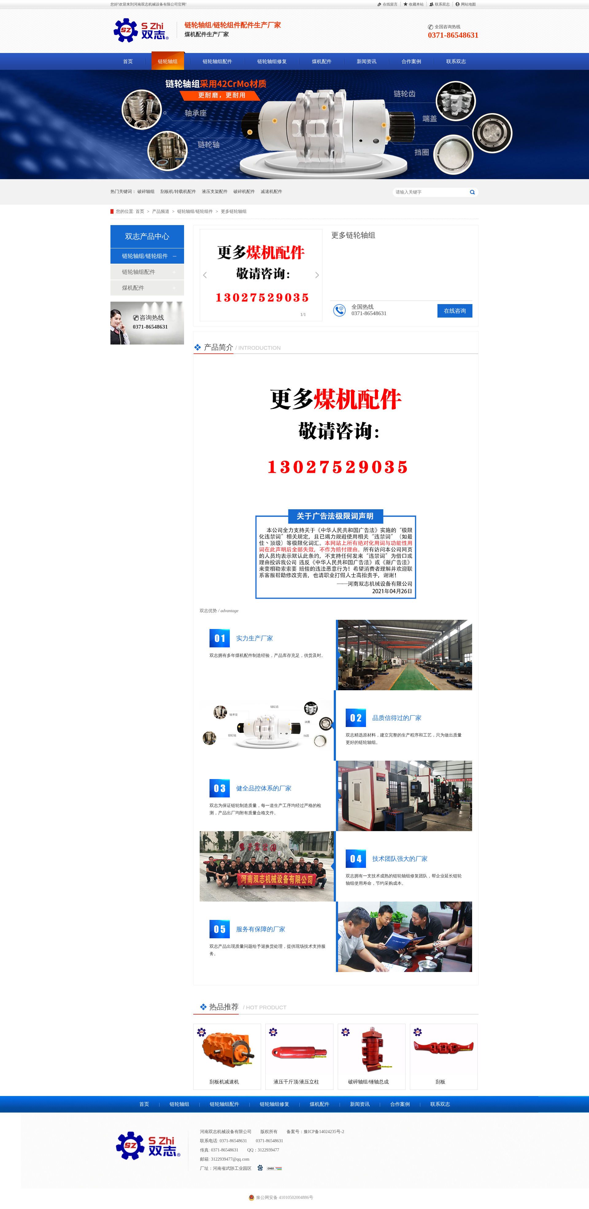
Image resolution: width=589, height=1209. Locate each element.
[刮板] (443, 1049)
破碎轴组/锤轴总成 (368, 1081)
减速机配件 (271, 191)
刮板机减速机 (224, 1081)
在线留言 (390, 4)
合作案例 (411, 61)
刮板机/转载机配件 (178, 191)
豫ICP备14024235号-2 (324, 1131)
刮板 (440, 1081)
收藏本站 (416, 4)
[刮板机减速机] (227, 1049)
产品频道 (161, 211)
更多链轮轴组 (234, 211)
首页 (128, 61)
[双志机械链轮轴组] (294, 177)
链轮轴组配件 (217, 61)
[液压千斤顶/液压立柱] (299, 1049)
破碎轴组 (146, 191)
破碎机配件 (244, 191)
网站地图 (468, 4)
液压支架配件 (215, 191)
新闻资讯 (366, 61)
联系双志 (442, 4)
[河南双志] (141, 44)
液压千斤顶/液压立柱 (296, 1081)
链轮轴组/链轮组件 (195, 211)
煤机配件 (322, 61)
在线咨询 (455, 311)
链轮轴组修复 (272, 61)
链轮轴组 (168, 61)
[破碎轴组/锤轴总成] (371, 1049)
